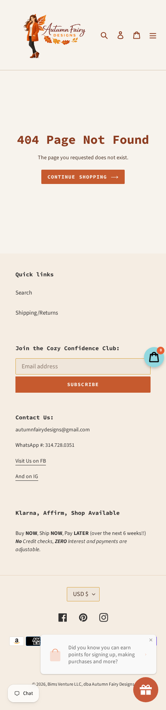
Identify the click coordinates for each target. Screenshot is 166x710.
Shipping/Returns (36, 313)
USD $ (80, 594)
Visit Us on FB (30, 461)
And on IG (26, 476)
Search (23, 293)
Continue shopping (77, 177)
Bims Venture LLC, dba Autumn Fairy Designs (90, 684)
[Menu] (153, 35)
